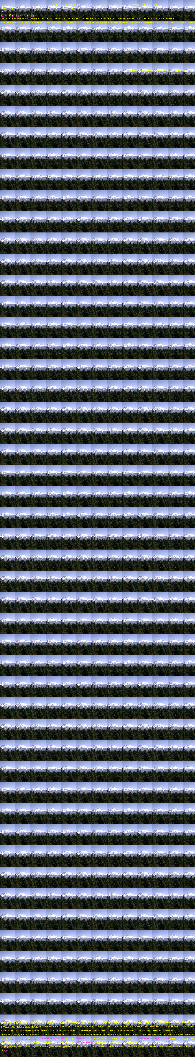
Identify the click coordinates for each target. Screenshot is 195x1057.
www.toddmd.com (167, 1041)
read (157, 1039)
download (56, 1042)
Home (5, 1051)
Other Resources (5, 1021)
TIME (7, 1026)
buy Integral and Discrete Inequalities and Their (51, 1038)
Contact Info (22, 1030)
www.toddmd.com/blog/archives (148, 1038)
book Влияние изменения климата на (104, 1039)
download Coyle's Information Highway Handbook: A (23, 1039)
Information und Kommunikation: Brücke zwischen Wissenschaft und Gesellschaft (96, 1041)
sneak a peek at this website (162, 1038)
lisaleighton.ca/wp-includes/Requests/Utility (85, 1042)
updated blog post (81, 1038)
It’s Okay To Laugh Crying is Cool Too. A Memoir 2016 (14, 1041)
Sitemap (6, 1050)
